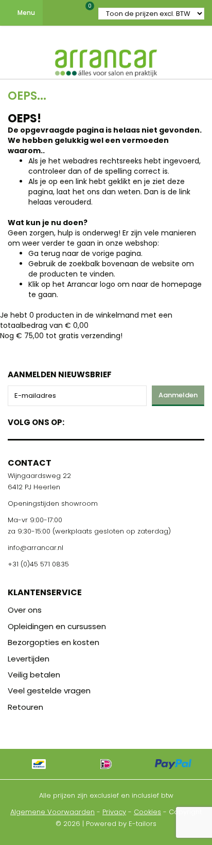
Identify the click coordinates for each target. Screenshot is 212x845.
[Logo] (106, 61)
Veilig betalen (34, 674)
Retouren (25, 707)
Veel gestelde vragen (49, 690)
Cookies (147, 812)
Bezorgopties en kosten (53, 642)
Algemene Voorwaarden (52, 812)
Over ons (25, 609)
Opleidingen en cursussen (57, 626)
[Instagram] (111, 420)
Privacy (114, 812)
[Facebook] (75, 420)
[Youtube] (93, 420)
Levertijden (28, 658)
